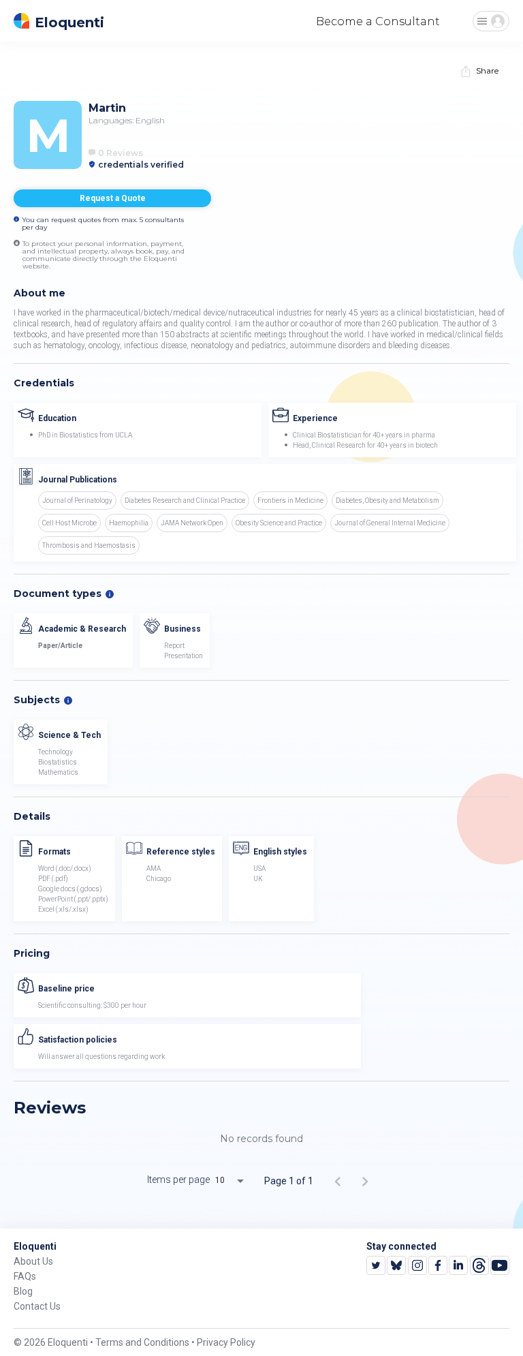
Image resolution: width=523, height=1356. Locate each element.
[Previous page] (337, 1181)
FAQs (25, 1276)
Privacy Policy (226, 1342)
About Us (33, 1261)
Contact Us (37, 1306)
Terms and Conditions (142, 1342)
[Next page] (365, 1181)
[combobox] (234, 1181)
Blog (23, 1291)
